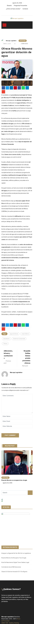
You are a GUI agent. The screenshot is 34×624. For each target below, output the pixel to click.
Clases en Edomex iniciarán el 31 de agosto (14, 571)
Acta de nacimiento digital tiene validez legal (15, 562)
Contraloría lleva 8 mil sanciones (11, 567)
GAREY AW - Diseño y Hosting (10, 623)
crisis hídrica (25, 334)
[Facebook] (14, 12)
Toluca (5, 343)
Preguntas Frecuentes (20, 5)
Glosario (9, 5)
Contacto (25, 9)
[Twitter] (17, 12)
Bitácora (23, 40)
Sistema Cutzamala (19, 338)
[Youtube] (20, 12)
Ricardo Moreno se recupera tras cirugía (14, 480)
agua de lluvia (14, 334)
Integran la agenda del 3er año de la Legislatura (16, 553)
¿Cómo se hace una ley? (13, 9)
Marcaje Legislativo (11, 40)
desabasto (6, 338)
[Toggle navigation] (4, 25)
